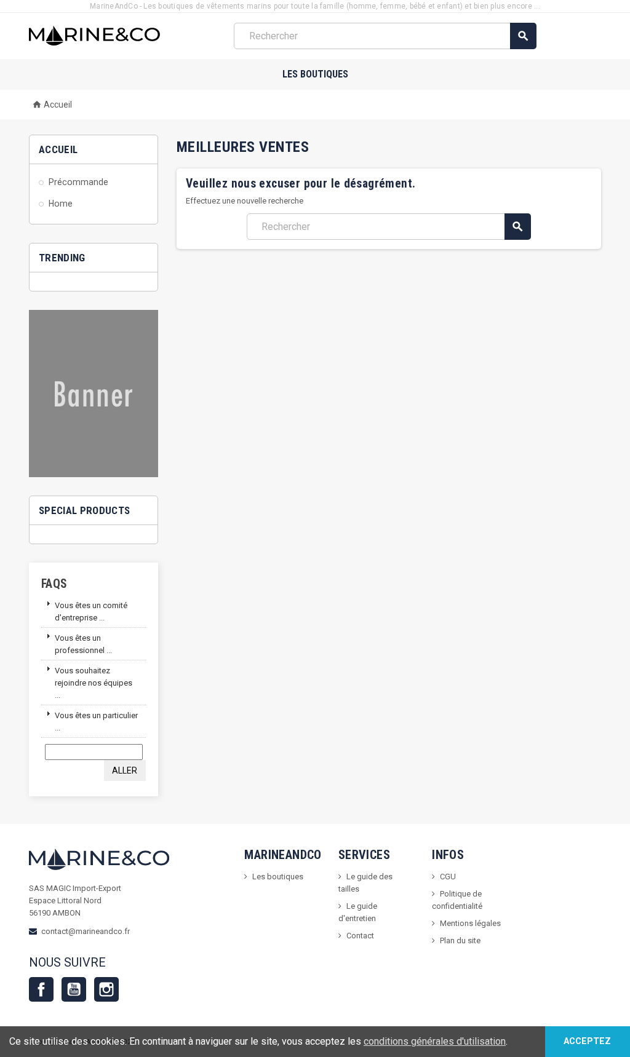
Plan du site (460, 940)
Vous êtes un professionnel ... (83, 644)
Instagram (106, 989)
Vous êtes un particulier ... (96, 721)
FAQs (54, 584)
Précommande (78, 182)
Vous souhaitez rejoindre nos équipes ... (93, 683)
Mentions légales (470, 923)
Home (61, 203)
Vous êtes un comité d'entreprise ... (91, 611)
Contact (360, 935)
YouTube (74, 989)
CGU (448, 876)
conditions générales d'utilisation (435, 1041)
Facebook (41, 989)
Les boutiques (315, 74)
